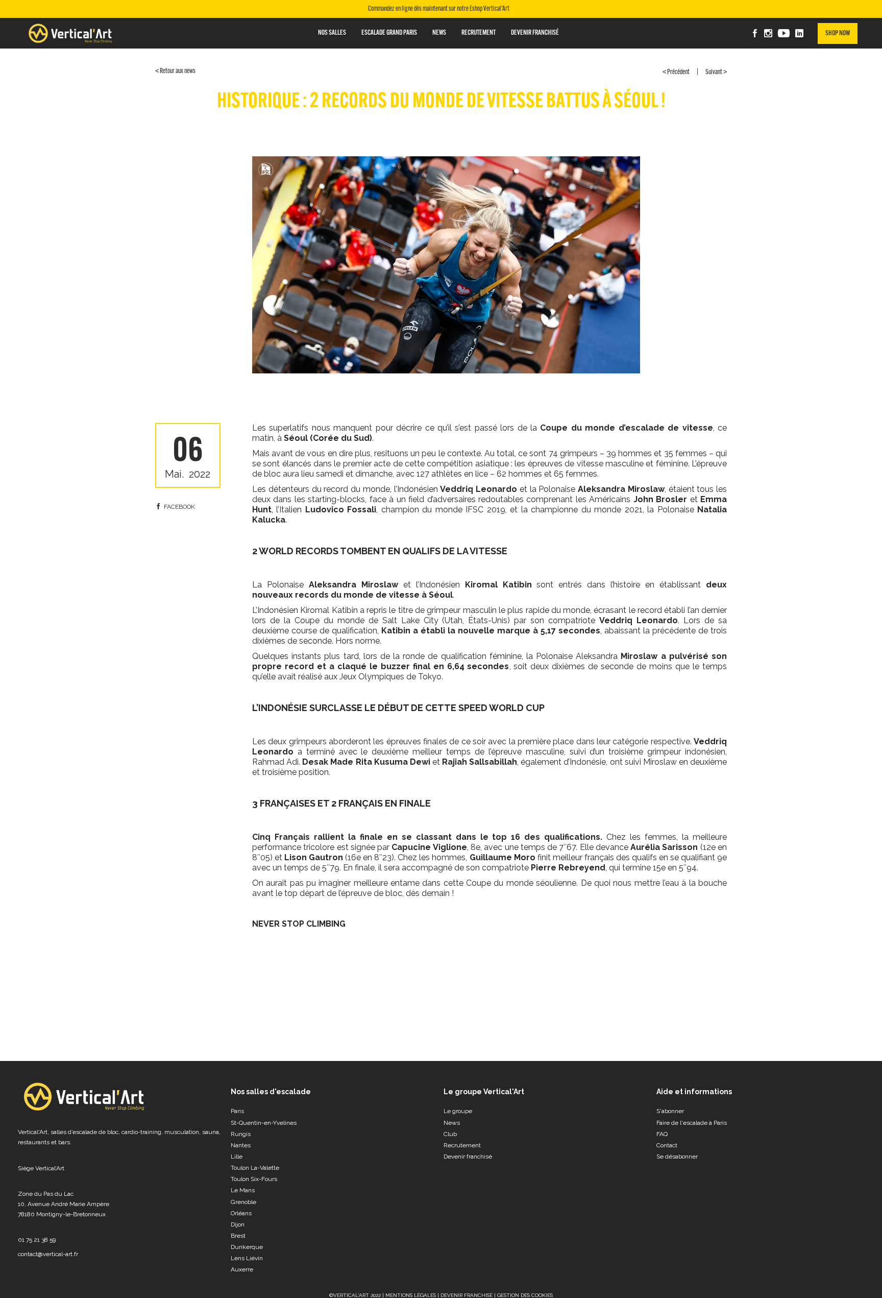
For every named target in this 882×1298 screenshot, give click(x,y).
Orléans (241, 1213)
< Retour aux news (175, 71)
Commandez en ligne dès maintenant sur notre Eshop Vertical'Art (438, 9)
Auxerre (242, 1269)
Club (450, 1134)
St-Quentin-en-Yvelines (264, 1122)
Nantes (241, 1145)
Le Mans (243, 1190)
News (452, 1122)
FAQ (662, 1134)
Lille (236, 1156)
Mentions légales (410, 1295)
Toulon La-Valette (255, 1167)
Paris (237, 1111)
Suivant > (716, 72)
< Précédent (676, 72)
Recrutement (462, 1145)
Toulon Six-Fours (254, 1179)
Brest (238, 1235)
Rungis (241, 1134)
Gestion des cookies (525, 1295)
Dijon (237, 1224)
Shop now (837, 33)
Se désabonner (677, 1156)
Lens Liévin (247, 1258)
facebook (179, 506)
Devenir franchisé (468, 1156)
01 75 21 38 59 (37, 1239)
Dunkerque (247, 1246)
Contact (666, 1145)
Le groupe (458, 1111)
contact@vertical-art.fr (48, 1254)
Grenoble (243, 1202)
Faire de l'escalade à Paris (691, 1122)
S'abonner (670, 1111)
